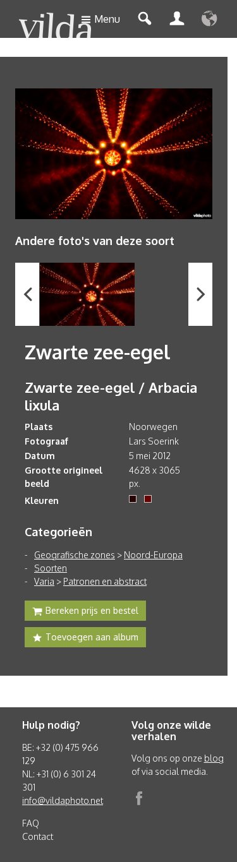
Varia (44, 581)
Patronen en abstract (105, 581)
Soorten (50, 568)
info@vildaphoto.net (62, 800)
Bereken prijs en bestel (92, 610)
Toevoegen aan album (92, 637)
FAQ (30, 823)
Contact (37, 836)
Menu (107, 19)
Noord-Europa (153, 554)
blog (214, 758)
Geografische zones (74, 554)
